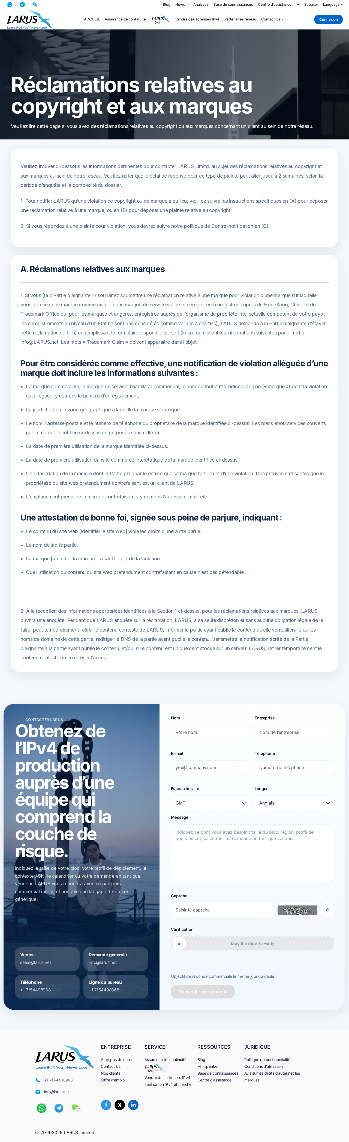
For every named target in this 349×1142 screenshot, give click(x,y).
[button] (41, 1108)
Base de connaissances (233, 4)
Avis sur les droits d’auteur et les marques (272, 1076)
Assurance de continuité (125, 19)
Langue (262, 788)
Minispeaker (207, 1066)
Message (179, 817)
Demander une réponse (203, 991)
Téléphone (265, 753)
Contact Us (270, 19)
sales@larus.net (35, 962)
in (133, 1104)
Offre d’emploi (113, 1080)
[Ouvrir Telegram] (22, 4)
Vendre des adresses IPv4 (197, 19)
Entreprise (265, 718)
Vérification (182, 929)
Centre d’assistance (274, 4)
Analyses (201, 4)
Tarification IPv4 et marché (168, 1084)
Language (331, 4)
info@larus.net (103, 962)
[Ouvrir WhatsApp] (10, 4)
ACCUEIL (92, 19)
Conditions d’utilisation (263, 1066)
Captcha (179, 895)
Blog (166, 4)
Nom (175, 718)
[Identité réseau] (160, 19)
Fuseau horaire (185, 788)
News (180, 4)
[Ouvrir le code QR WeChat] (35, 4)
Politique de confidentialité (267, 1059)
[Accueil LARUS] (29, 19)
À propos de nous (116, 1059)
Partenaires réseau (240, 19)
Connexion (328, 19)
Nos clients (110, 1073)
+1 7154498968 (35, 989)
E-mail (177, 753)
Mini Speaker (307, 4)
